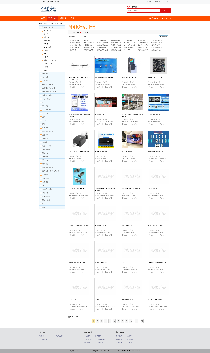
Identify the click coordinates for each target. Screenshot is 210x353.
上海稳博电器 (128, 40)
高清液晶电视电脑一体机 (77, 263)
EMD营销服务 (100, 339)
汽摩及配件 (46, 149)
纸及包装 (45, 138)
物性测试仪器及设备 (49, 91)
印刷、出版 (46, 200)
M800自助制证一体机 (129, 77)
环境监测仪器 (47, 81)
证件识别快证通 (127, 225)
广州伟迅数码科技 (89, 50)
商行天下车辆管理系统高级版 (79, 225)
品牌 (72, 18)
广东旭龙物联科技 (143, 50)
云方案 (46, 67)
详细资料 (73, 87)
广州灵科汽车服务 (116, 45)
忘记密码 (57, 2)
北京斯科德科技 (143, 43)
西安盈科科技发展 (102, 50)
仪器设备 (45, 73)
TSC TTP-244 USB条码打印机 (79, 151)
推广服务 (98, 336)
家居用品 (45, 153)
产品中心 (52, 18)
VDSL (97, 300)
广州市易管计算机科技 (129, 45)
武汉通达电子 (101, 40)
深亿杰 (86, 40)
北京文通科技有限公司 (128, 232)
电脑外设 (47, 40)
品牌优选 (167, 18)
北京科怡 (73, 50)
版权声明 (130, 336)
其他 (45, 70)
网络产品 (47, 57)
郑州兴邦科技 (142, 47)
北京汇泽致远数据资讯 (89, 43)
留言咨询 (82, 87)
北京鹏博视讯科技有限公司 (77, 269)
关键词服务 (88, 339)
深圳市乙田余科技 (129, 48)
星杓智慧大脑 (99, 114)
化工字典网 (43, 339)
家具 (43, 185)
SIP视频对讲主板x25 (155, 77)
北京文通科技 (156, 50)
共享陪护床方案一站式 (76, 188)
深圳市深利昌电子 (89, 48)
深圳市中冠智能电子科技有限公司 (105, 195)
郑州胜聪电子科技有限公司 (156, 195)
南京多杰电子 (142, 40)
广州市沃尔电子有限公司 (129, 158)
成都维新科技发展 (116, 50)
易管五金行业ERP (128, 300)
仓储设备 (45, 182)
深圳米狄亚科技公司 (156, 43)
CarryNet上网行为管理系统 (157, 263)
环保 (43, 124)
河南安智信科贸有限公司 (129, 195)
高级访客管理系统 (101, 263)
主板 (123, 263)
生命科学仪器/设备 (48, 88)
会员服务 (87, 336)
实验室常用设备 (47, 131)
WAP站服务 (99, 342)
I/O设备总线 (48, 63)
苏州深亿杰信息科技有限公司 (130, 121)
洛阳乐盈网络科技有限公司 (77, 121)
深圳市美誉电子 (116, 40)
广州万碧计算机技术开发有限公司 (158, 306)
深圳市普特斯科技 (156, 48)
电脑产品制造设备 (50, 60)
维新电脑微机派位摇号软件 (104, 77)
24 (137, 321)
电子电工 (45, 106)
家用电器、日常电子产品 (50, 171)
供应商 (134, 7)
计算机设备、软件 (48, 27)
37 (142, 321)
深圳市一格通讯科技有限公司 (156, 84)
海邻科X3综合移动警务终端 (131, 188)
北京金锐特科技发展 (75, 43)
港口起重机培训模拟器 (155, 225)
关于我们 (119, 336)
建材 (43, 117)
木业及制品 (46, 178)
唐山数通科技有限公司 (101, 158)
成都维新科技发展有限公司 (103, 84)
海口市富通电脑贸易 (75, 45)
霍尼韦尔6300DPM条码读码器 (158, 300)
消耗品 (46, 50)
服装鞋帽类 (46, 196)
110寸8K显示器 (127, 151)
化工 (43, 102)
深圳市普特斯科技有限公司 (103, 232)
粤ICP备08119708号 (125, 351)
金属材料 (45, 142)
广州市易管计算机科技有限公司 (131, 306)
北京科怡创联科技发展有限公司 (157, 158)
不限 (85, 36)
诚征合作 (119, 339)
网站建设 (87, 342)
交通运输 (45, 156)
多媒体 (46, 44)
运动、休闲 (46, 203)
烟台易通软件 (156, 45)
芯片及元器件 (47, 110)
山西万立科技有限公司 (154, 121)
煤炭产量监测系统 (154, 114)
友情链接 (130, 339)
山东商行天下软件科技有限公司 (78, 232)
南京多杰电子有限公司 (75, 158)
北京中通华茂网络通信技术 (116, 48)
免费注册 (50, 2)
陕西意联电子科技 (102, 43)
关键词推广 (155, 18)
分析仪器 (45, 77)
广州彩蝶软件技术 (89, 45)
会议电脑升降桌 (100, 225)
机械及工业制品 (47, 84)
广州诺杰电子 (101, 47)
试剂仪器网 (43, 336)
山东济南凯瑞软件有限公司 (156, 269)
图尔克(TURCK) (75, 40)
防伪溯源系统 (152, 188)
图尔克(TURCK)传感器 (75, 84)
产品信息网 (59, 336)
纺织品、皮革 (47, 189)
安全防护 (45, 120)
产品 (128, 7)
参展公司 (63, 18)
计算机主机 (47, 31)
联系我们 (130, 342)
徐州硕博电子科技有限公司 (156, 232)
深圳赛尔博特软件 (143, 45)
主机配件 (47, 37)
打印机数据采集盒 (101, 151)
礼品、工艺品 (47, 146)
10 (131, 321)
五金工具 (45, 113)
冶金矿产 (45, 135)
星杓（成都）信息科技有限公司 (104, 121)
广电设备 (45, 175)
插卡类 (46, 34)
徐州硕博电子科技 (116, 43)
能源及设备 (46, 128)
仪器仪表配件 (47, 99)
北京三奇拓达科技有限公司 (129, 269)
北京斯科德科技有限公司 (129, 84)
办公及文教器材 (47, 167)
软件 (45, 54)
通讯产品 (45, 160)
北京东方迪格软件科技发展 (102, 45)
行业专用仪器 (47, 95)
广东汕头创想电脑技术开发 (156, 40)
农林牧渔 (45, 164)
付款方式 (119, 342)
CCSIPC (127, 50)
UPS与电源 (47, 47)
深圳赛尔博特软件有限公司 (103, 269)
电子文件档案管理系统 (155, 151)
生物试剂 (45, 193)
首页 (43, 18)
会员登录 (44, 2)
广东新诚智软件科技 (129, 43)
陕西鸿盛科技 (74, 47)
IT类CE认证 (73, 300)
